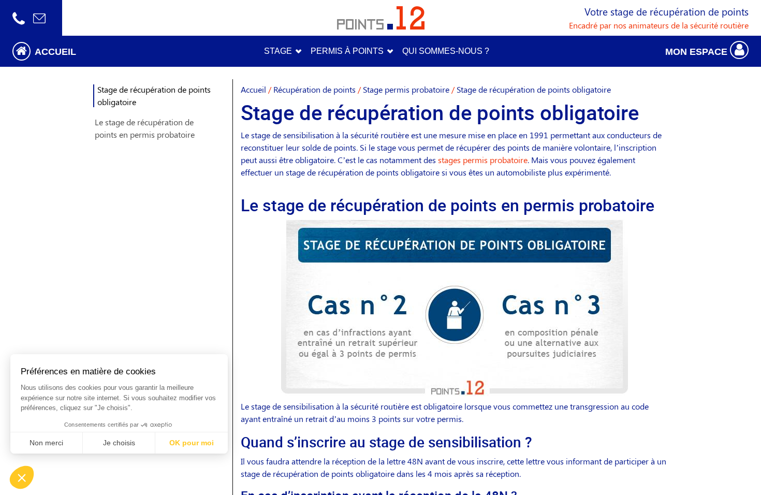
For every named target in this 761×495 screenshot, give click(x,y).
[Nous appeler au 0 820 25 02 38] (18, 18)
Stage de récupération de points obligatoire (154, 95)
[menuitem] (445, 51)
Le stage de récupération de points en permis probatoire (145, 128)
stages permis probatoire (483, 159)
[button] (95, 51)
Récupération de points (314, 89)
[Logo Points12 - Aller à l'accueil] (381, 18)
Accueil (253, 89)
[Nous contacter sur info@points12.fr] (39, 18)
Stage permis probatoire (406, 89)
